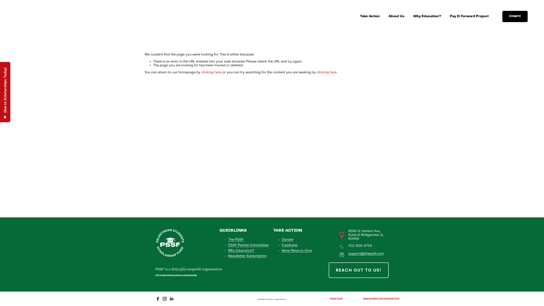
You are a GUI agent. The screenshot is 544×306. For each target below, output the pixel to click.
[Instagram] (165, 299)
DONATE (515, 16)
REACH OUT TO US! (358, 270)
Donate (287, 239)
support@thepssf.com (366, 253)
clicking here (211, 72)
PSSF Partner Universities (248, 245)
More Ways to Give (297, 250)
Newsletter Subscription (247, 256)
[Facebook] (158, 299)
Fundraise (290, 245)
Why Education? (427, 16)
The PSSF (236, 239)
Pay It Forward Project (469, 16)
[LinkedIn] (171, 299)
